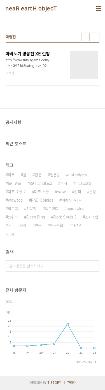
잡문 (38, 175)
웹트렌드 (51, 208)
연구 (38, 225)
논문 (92, 192)
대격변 (77, 225)
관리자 (71, 383)
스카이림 (91, 217)
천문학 (31, 208)
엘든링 (55, 175)
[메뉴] (98, 8)
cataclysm (77, 175)
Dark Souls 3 (64, 217)
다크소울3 (83, 183)
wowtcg (15, 200)
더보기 (10, 235)
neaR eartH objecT (31, 8)
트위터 (13, 217)
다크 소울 (41, 192)
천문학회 (56, 225)
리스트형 (95, 37)
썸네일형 (85, 37)
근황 (23, 225)
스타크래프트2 (41, 183)
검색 (93, 266)
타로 (11, 175)
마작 (63, 183)
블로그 (13, 208)
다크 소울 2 (17, 192)
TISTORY (54, 383)
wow (61, 192)
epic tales (75, 208)
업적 (77, 192)
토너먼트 (14, 183)
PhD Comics (42, 200)
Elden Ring (35, 217)
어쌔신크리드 (72, 200)
